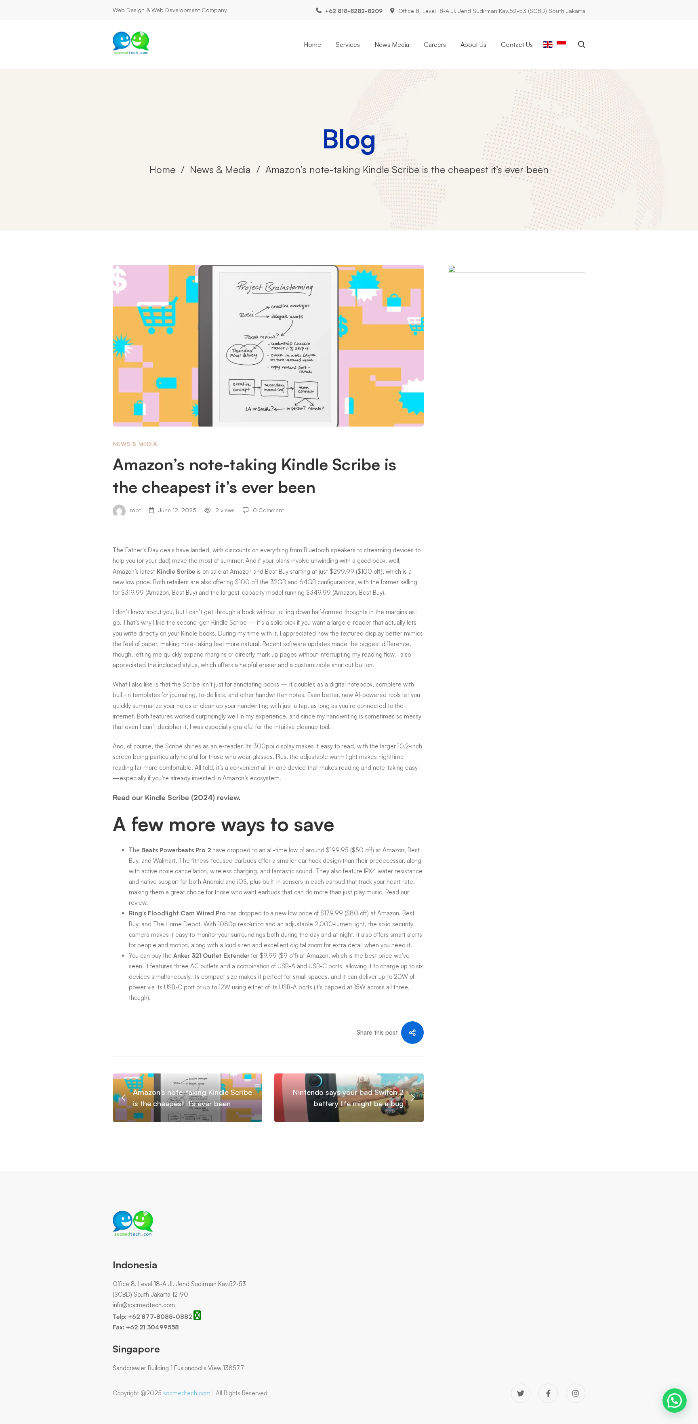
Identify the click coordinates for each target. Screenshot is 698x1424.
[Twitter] (520, 1393)
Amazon (241, 571)
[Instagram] (575, 1393)
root (134, 510)
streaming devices (389, 550)
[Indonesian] (561, 44)
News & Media (220, 169)
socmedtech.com (186, 1393)
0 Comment (268, 510)
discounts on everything (256, 550)
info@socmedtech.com (144, 1305)
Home (162, 169)
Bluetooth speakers (329, 550)
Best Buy (276, 571)
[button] (674, 1400)
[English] (548, 44)
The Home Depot (176, 924)
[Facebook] (548, 1393)
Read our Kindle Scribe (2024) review (175, 797)
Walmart (164, 860)
